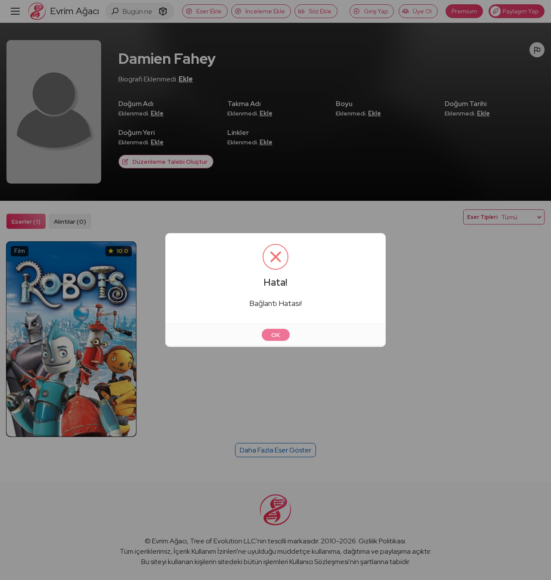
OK (275, 335)
